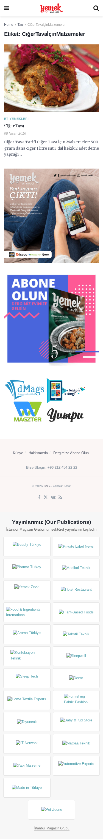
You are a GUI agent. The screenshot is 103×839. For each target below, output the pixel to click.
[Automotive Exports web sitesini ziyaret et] (76, 766)
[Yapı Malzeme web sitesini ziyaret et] (27, 766)
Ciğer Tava (14, 126)
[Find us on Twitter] (45, 497)
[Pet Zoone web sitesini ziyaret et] (51, 810)
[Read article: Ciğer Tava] (51, 78)
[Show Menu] (6, 8)
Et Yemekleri (16, 118)
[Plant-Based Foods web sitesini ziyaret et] (76, 612)
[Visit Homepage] (51, 8)
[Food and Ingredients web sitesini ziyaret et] (27, 612)
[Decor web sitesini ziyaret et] (76, 678)
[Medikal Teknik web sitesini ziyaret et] (76, 568)
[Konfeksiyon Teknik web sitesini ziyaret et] (27, 656)
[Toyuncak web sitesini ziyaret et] (27, 722)
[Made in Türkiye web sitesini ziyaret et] (27, 788)
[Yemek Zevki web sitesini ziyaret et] (27, 590)
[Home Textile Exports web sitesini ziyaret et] (27, 700)
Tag (20, 25)
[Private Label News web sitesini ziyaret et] (76, 546)
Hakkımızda (38, 453)
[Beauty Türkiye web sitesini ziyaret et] (27, 546)
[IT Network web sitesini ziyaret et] (27, 744)
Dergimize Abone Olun (71, 453)
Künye (18, 453)
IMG (47, 486)
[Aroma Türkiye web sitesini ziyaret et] (27, 634)
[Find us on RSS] (60, 497)
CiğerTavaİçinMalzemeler (46, 25)
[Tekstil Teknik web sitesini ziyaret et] (76, 634)
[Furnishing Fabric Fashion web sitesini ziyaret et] (76, 700)
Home (8, 25)
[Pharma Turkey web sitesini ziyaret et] (27, 568)
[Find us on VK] (53, 497)
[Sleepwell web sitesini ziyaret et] (76, 656)
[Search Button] (96, 8)
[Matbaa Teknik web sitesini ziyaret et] (76, 744)
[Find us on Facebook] (39, 497)
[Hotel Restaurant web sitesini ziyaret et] (76, 590)
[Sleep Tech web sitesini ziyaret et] (27, 678)
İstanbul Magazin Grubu (51, 828)
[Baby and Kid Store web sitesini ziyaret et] (76, 722)
